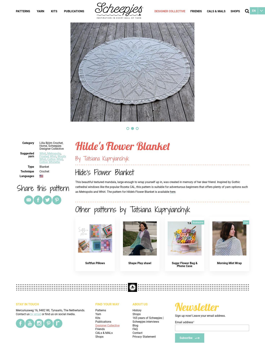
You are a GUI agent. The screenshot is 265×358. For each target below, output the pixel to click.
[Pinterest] (56, 199)
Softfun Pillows (95, 263)
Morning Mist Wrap (229, 263)
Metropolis (54, 153)
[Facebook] (20, 323)
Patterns (23, 11)
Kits (54, 11)
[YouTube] (29, 323)
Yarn (40, 11)
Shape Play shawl (139, 263)
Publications (74, 11)
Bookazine (198, 222)
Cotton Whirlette (49, 162)
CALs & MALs (216, 11)
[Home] (119, 11)
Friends (196, 11)
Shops (235, 11)
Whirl (42, 153)
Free (246, 222)
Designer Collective (169, 11)
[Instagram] (39, 323)
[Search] (247, 11)
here (172, 192)
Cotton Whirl (55, 159)
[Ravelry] (57, 323)
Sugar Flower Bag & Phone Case (185, 264)
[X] (47, 199)
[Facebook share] (38, 199)
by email (35, 314)
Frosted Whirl (47, 156)
